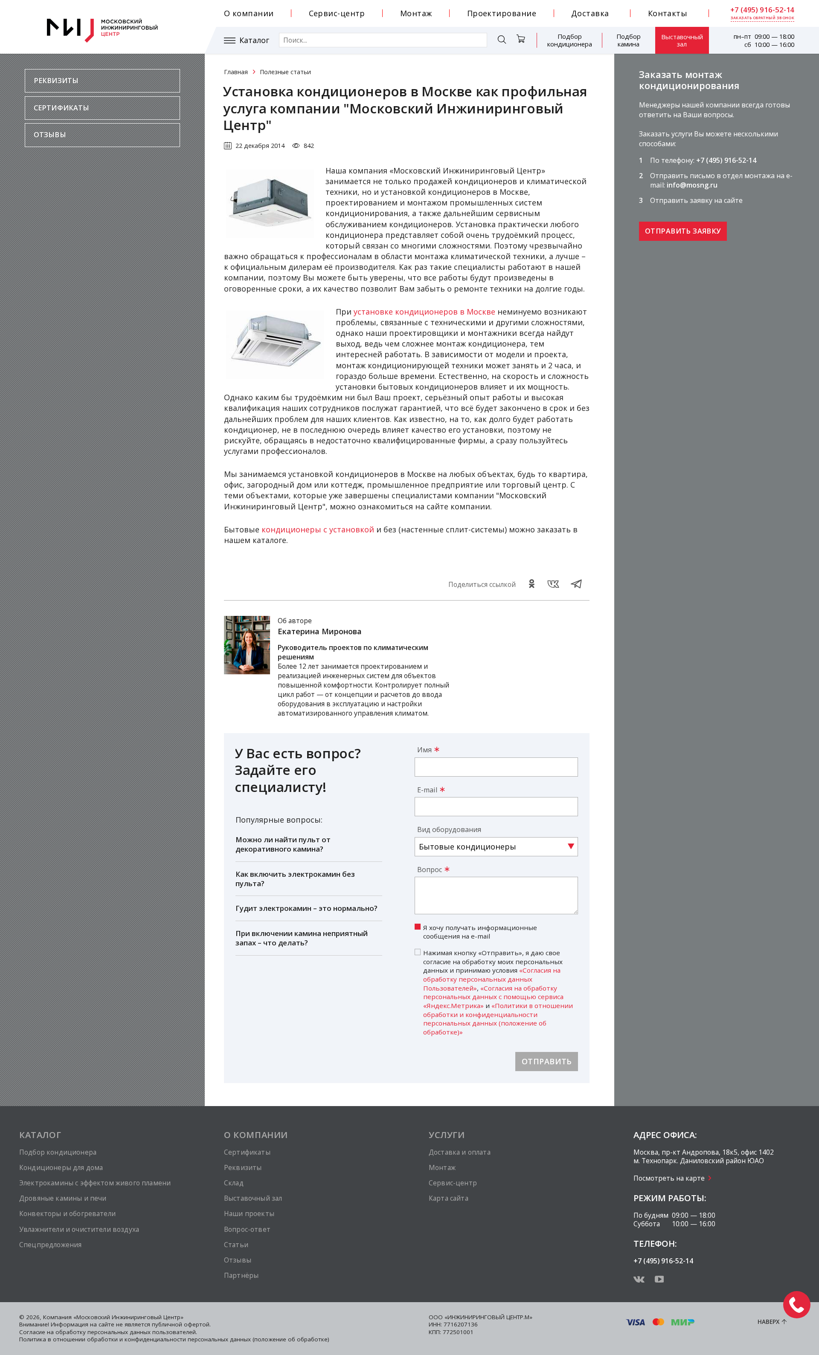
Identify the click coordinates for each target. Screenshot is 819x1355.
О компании (249, 13)
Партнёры (241, 1275)
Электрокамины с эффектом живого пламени (95, 1182)
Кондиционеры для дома (61, 1167)
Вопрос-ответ (247, 1229)
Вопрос (429, 869)
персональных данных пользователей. (142, 1332)
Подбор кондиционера (569, 40)
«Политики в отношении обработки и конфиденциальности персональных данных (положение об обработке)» (498, 1018)
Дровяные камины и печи (62, 1198)
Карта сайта (448, 1198)
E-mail (427, 790)
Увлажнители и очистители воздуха (79, 1229)
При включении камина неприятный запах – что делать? (301, 938)
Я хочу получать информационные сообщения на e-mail (480, 932)
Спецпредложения (50, 1244)
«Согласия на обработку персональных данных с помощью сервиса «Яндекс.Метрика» (493, 997)
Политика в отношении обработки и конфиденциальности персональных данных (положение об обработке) (174, 1339)
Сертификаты (62, 108)
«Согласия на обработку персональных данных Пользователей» (492, 979)
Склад (234, 1182)
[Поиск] (502, 40)
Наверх (768, 1322)
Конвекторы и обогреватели (67, 1213)
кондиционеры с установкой (317, 529)
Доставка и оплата (460, 1152)
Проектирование (501, 13)
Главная (236, 72)
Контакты (668, 13)
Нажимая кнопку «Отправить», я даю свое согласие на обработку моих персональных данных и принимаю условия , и (498, 992)
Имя (424, 749)
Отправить (547, 1061)
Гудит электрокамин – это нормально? (306, 908)
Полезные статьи (285, 72)
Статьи (236, 1244)
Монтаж (416, 13)
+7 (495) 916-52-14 (762, 9)
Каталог (254, 40)
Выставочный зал (682, 40)
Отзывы (50, 134)
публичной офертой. (181, 1324)
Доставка (590, 13)
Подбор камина (628, 40)
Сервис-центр (337, 13)
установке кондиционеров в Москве (424, 311)
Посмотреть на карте (669, 1178)
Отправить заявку (682, 231)
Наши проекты (249, 1213)
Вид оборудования (449, 829)
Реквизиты (56, 80)
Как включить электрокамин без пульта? (295, 878)
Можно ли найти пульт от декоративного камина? (283, 844)
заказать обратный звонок (763, 17)
